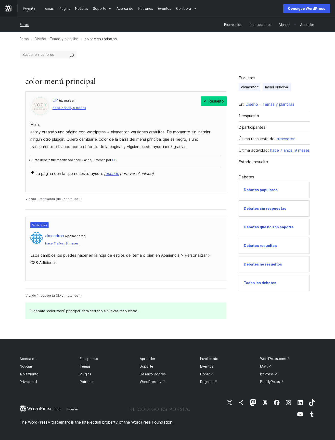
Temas (85, 366)
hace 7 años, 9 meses (69, 108)
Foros (24, 25)
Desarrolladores (153, 374)
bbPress (269, 374)
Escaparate (89, 359)
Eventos (206, 366)
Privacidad (28, 382)
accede (112, 173)
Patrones (87, 382)
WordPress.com (275, 359)
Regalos (209, 382)
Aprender (147, 359)
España (72, 409)
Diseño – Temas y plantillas (56, 39)
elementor (249, 87)
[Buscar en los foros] (72, 54)
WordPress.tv (153, 382)
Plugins (85, 374)
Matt (266, 366)
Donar (207, 374)
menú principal (277, 87)
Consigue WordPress (306, 8)
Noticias (26, 366)
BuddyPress (272, 382)
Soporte (146, 366)
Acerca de (28, 359)
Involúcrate (209, 359)
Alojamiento (29, 374)
